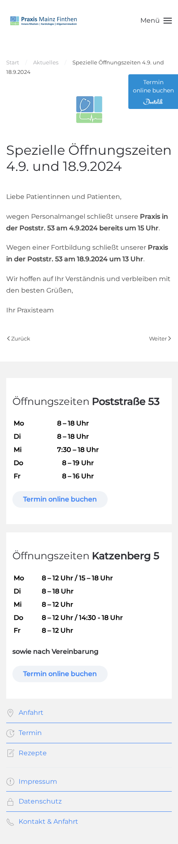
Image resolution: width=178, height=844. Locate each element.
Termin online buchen (60, 499)
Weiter (158, 338)
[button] (156, 20)
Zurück (20, 338)
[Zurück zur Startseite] (43, 20)
